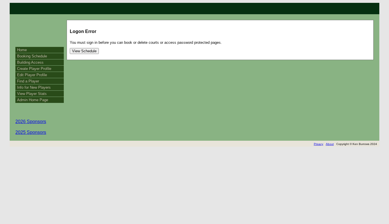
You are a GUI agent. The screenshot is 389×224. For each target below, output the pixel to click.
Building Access (30, 62)
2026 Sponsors (30, 121)
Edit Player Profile (32, 75)
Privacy (318, 144)
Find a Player (28, 81)
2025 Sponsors (30, 132)
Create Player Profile (34, 69)
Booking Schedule (32, 56)
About (330, 144)
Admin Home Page (32, 100)
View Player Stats (32, 94)
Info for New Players (34, 87)
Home (22, 50)
